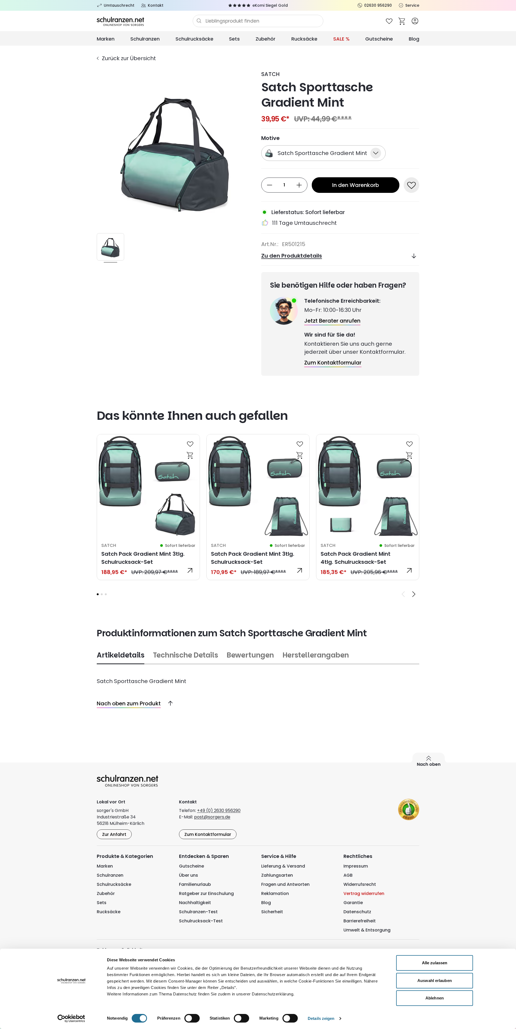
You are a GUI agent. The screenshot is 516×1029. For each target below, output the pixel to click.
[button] (98, 594)
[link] (148, 507)
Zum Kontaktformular (207, 834)
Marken (105, 38)
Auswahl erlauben (434, 980)
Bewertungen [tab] (250, 655)
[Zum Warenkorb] (402, 21)
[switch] (192, 1018)
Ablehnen (434, 998)
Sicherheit (272, 912)
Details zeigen (321, 1018)
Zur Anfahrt (114, 834)
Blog (414, 38)
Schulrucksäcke (194, 38)
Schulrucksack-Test (201, 921)
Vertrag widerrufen (363, 893)
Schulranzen (145, 38)
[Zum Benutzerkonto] (415, 21)
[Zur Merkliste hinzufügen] (411, 185)
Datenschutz (357, 912)
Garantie (353, 903)
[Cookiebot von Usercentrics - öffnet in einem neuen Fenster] (71, 1018)
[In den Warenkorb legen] (190, 455)
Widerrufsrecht (359, 884)
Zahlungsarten (277, 875)
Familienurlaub (195, 884)
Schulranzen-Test (198, 912)
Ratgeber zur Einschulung (206, 893)
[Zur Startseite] (145, 21)
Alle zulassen (434, 963)
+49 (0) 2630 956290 (219, 810)
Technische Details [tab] (185, 655)
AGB (348, 875)
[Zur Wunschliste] (389, 21)
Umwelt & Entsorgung (366, 930)
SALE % (341, 38)
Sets (234, 38)
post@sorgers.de (212, 817)
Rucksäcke (304, 38)
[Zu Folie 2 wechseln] (102, 594)
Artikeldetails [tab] (120, 655)
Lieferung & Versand (283, 866)
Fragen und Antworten (285, 884)
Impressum (355, 866)
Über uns (188, 875)
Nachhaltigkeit (195, 903)
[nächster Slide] (413, 594)
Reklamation (275, 893)
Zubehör (265, 38)
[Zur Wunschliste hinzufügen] (190, 444)
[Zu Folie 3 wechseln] (106, 594)
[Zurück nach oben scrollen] (168, 703)
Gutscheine (379, 38)
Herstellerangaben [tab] (315, 655)
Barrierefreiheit (359, 921)
